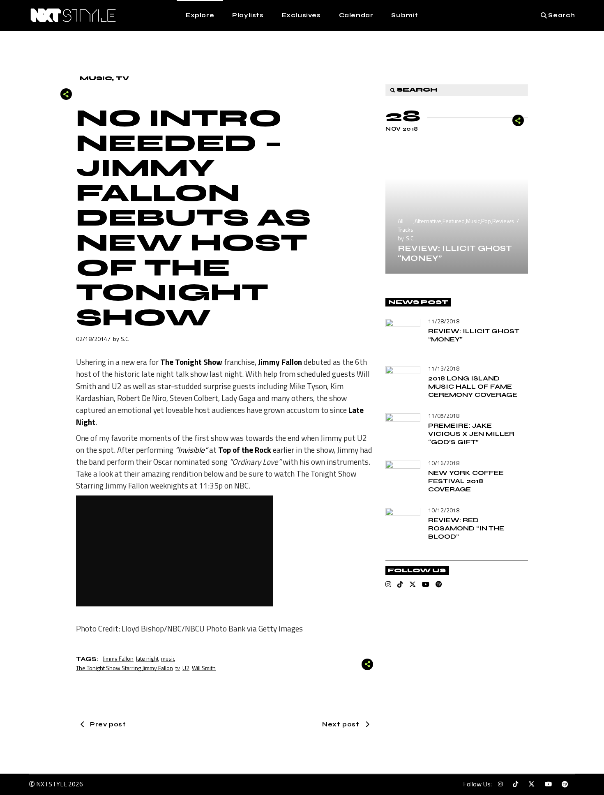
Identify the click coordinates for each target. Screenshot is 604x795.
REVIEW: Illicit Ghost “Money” (455, 253)
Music (96, 78)
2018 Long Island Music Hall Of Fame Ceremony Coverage (472, 386)
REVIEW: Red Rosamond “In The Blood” (466, 528)
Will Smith (204, 668)
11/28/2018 (443, 321)
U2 (185, 668)
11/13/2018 (443, 368)
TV (122, 78)
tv (177, 668)
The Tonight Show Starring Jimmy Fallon (124, 668)
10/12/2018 (443, 510)
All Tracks (405, 225)
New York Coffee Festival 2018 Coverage (466, 481)
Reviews (503, 221)
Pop (486, 221)
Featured (454, 221)
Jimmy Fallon (118, 658)
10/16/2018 (443, 463)
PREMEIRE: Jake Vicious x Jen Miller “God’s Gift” (471, 434)
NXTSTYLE (51, 784)
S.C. (125, 338)
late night (147, 658)
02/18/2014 (91, 338)
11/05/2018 (443, 415)
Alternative (428, 221)
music (168, 658)
